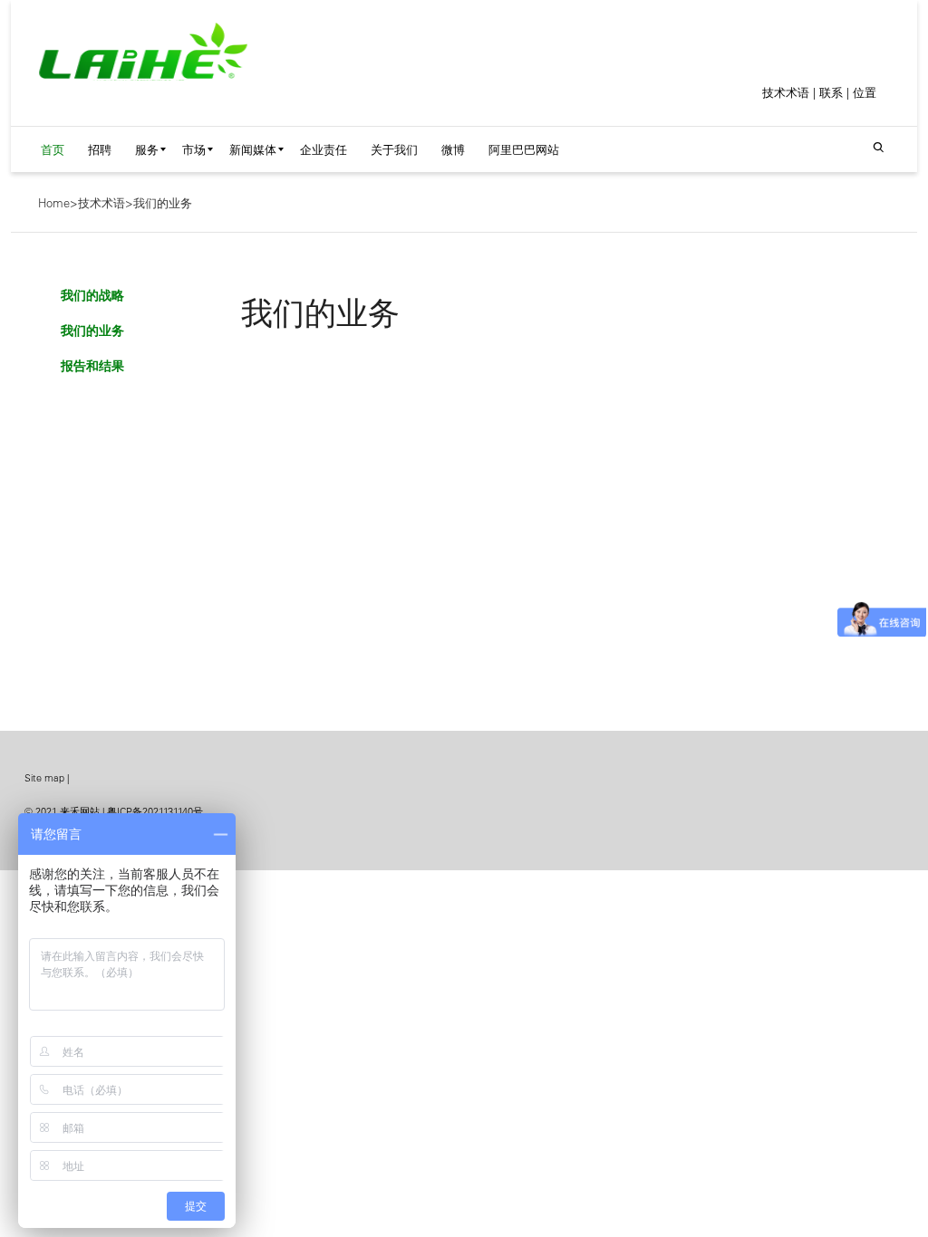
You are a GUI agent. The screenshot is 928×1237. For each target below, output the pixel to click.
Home (54, 202)
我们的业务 (162, 202)
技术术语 (785, 92)
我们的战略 (92, 295)
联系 (831, 92)
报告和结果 (92, 366)
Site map (44, 777)
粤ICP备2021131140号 (155, 811)
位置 (864, 92)
